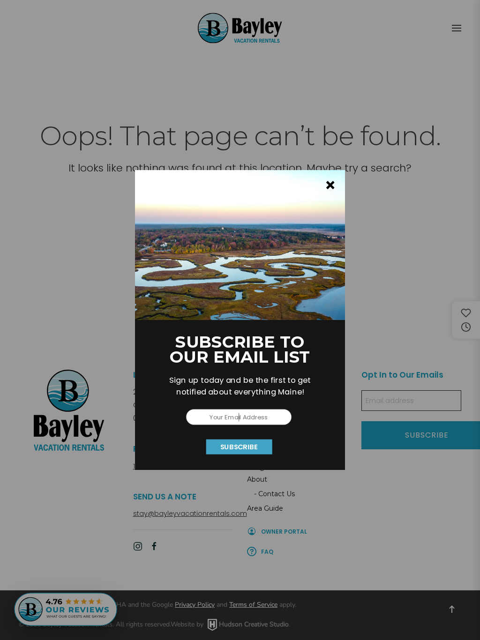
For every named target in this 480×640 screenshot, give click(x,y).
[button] (240, 386)
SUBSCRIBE (239, 446)
